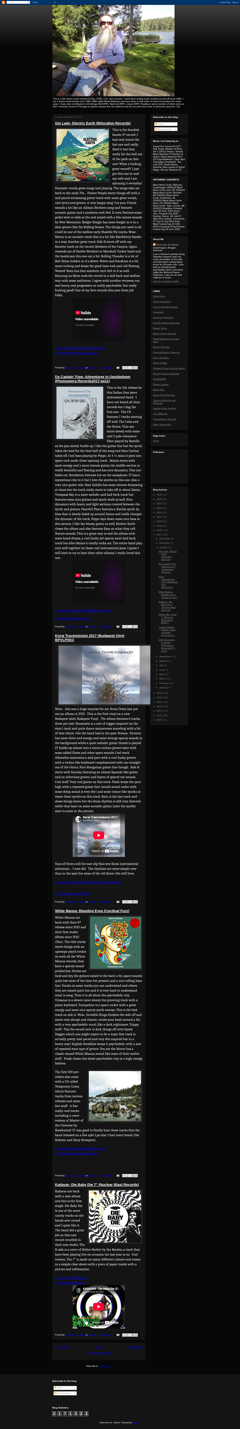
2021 (159, 517)
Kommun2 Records (163, 317)
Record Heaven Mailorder (166, 373)
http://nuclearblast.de (71, 1278)
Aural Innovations (162, 301)
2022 (159, 512)
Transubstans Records (164, 419)
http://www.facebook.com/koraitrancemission (88, 882)
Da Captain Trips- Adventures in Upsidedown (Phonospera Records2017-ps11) (92, 379)
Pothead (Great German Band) (169, 368)
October (163, 547)
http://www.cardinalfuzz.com (76, 1153)
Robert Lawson (161, 384)
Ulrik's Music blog (162, 424)
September (165, 656)
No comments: (106, 367)
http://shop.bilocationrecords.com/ (80, 348)
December (165, 538)
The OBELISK (160, 413)
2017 (159, 534)
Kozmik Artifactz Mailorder (166, 323)
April (162, 674)
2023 (159, 508)
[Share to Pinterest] (136, 367)
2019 (159, 526)
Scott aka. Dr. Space (167, 244)
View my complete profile (166, 281)
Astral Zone (159, 296)
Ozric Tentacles (161, 357)
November (165, 543)
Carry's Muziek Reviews (165, 307)
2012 (159, 711)
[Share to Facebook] (133, 367)
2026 (159, 494)
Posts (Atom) (105, 1366)
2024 (159, 503)
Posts (160, 124)
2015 (159, 697)
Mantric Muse (160, 328)
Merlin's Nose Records (164, 333)
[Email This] (123, 367)
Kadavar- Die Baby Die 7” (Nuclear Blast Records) (97, 1185)
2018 (159, 530)
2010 (159, 719)
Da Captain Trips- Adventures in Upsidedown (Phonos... (168, 568)
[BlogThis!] (126, 367)
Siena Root (158, 389)
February (164, 683)
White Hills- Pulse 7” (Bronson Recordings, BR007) (168, 618)
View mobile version (99, 1353)
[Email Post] (117, 367)
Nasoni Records (161, 347)
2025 (159, 499)
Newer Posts (62, 1347)
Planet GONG (160, 363)
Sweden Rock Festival (164, 408)
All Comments (164, 129)
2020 (159, 521)
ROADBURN (159, 379)
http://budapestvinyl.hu (72, 893)
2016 (159, 693)
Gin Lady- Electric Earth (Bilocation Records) (93, 123)
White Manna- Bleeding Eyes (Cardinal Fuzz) (92, 911)
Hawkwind (158, 312)
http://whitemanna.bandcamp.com (80, 1148)
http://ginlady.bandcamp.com (76, 353)
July (161, 665)
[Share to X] (130, 367)
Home (99, 1347)
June (162, 669)
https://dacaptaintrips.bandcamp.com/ (83, 610)
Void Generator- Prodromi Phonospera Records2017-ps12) (167, 645)
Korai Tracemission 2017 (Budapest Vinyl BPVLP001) (168, 582)
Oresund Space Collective (166, 352)
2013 (159, 706)
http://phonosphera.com (72, 618)
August (163, 661)
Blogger (136, 1422)
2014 (159, 702)
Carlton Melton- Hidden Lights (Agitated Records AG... (167, 631)
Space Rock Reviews (164, 395)
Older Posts (136, 1347)
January (163, 687)
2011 (159, 715)
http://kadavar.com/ (70, 1282)
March (163, 678)
